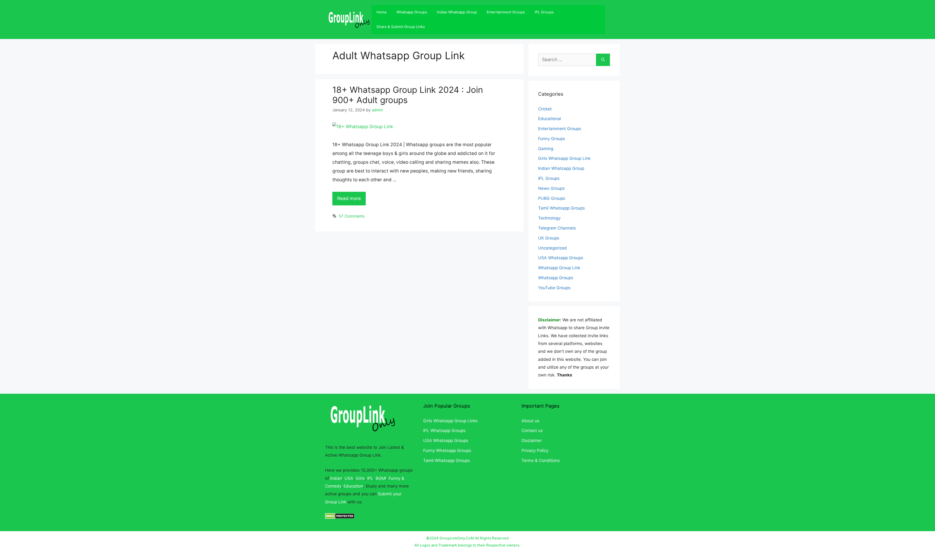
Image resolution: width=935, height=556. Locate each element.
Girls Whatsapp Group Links (450, 420)
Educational (549, 118)
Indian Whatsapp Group (457, 12)
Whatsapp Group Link (559, 267)
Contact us (532, 430)
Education (353, 486)
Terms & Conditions (541, 460)
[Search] (603, 60)
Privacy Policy (535, 450)
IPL (370, 478)
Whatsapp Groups (411, 12)
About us (530, 420)
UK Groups (548, 238)
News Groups (551, 188)
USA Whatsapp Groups (560, 257)
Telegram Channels (557, 228)
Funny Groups (551, 138)
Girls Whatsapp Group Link (564, 158)
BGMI (381, 478)
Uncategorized (552, 248)
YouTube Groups (554, 287)
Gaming (545, 148)
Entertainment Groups (506, 12)
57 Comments (352, 216)
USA (349, 478)
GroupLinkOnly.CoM (456, 538)
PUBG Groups (551, 198)
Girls (360, 478)
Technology (549, 218)
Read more (349, 198)
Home (381, 12)
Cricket (545, 108)
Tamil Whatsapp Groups (561, 208)
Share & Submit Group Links (400, 26)
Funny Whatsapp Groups (447, 450)
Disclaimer (532, 440)
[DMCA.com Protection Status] (340, 517)
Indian (336, 478)
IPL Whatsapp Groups (444, 430)
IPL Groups (544, 12)
